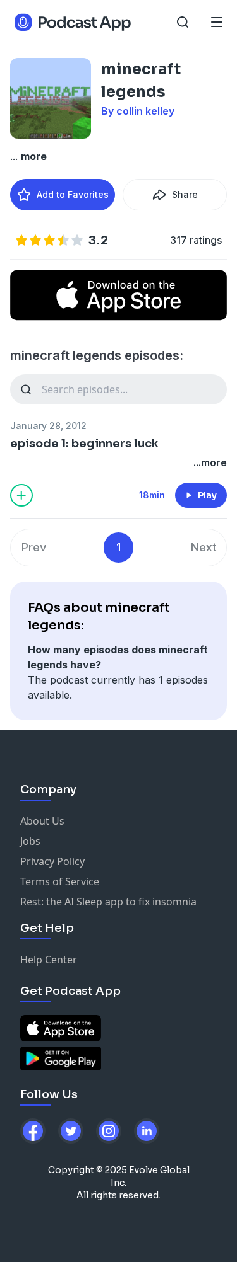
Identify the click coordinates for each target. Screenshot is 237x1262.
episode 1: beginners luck (84, 443)
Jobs (30, 841)
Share (185, 194)
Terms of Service (59, 881)
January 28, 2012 (48, 425)
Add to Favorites (73, 194)
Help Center (48, 960)
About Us (42, 821)
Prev (33, 547)
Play (207, 495)
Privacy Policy (52, 861)
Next (204, 547)
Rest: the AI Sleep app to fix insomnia (108, 902)
